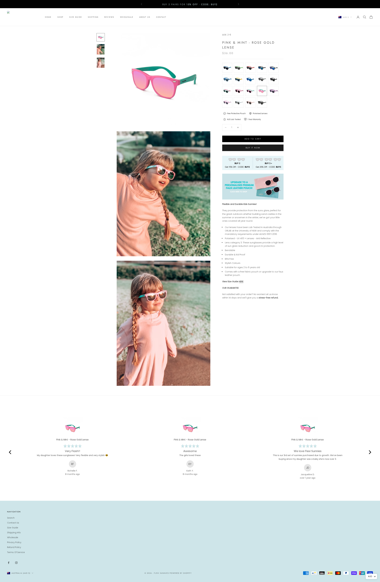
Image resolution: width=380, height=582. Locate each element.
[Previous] (10, 452)
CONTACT (161, 17)
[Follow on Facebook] (8, 562)
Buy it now (253, 147)
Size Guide (12, 527)
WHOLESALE (126, 17)
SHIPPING (93, 17)
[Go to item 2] (100, 49)
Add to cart (252, 138)
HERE (241, 281)
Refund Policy (14, 547)
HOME (48, 17)
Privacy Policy (14, 542)
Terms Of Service (16, 552)
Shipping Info (14, 532)
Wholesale (12, 537)
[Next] (369, 452)
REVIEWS (109, 17)
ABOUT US (144, 17)
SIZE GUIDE (75, 17)
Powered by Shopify (181, 573)
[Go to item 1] (100, 37)
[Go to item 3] (100, 62)
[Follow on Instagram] (16, 562)
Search (11, 517)
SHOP (60, 17)
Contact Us (13, 522)
